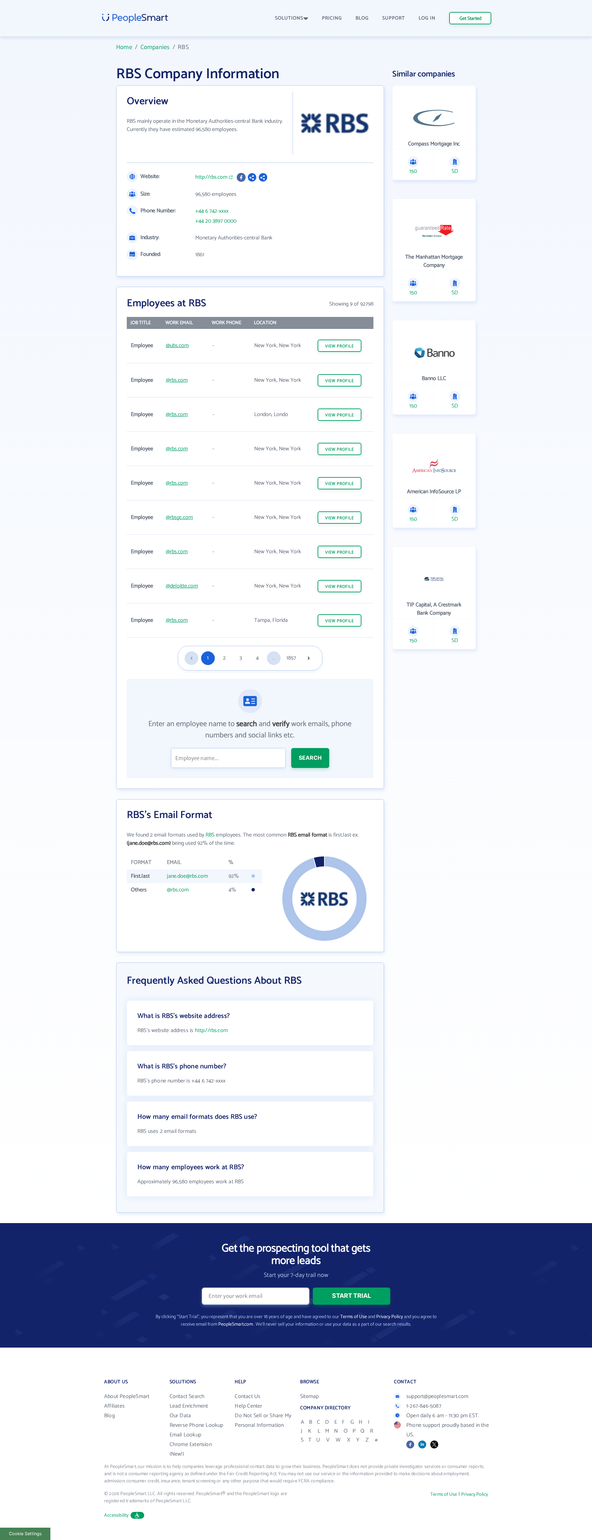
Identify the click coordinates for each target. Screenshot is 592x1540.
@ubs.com (177, 345)
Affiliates (114, 1406)
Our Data (180, 1415)
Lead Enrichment (189, 1406)
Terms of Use (353, 1317)
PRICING (332, 18)
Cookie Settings (25, 1533)
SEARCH (310, 757)
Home (124, 47)
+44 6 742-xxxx (212, 211)
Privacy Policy (389, 1317)
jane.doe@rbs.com (187, 876)
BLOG (362, 18)
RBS (210, 835)
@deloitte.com (182, 586)
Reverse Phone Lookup (196, 1425)
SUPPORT (393, 18)
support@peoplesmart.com (437, 1396)
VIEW (339, 346)
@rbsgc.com (179, 517)
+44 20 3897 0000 (215, 221)
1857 (291, 658)
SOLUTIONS (289, 18)
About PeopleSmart (126, 1396)
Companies (155, 47)
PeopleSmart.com (235, 1324)
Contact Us (247, 1396)
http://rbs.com (211, 177)
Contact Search (187, 1396)
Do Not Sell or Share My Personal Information (263, 1420)
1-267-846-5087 (423, 1406)
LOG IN (427, 18)
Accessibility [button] (116, 1515)
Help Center (248, 1406)
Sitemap (309, 1396)
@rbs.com (177, 380)
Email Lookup (185, 1435)
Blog (109, 1415)
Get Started (470, 19)
